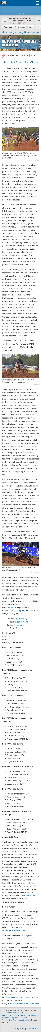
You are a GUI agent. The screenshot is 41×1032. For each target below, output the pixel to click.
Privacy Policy (7, 1015)
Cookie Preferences (21, 1015)
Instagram (19, 610)
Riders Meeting (31, 62)
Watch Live (8, 27)
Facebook (12, 607)
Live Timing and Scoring (14, 32)
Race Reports (17, 62)
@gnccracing (21, 618)
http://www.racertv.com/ (14, 930)
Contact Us (19, 1013)
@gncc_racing (22, 622)
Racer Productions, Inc (21, 1020)
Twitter (8, 610)
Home (6, 62)
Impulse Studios (33, 1028)
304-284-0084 (9, 1013)
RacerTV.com (29, 895)
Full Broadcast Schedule (23, 27)
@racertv (19, 628)
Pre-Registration (33, 32)
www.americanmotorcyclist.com (19, 997)
